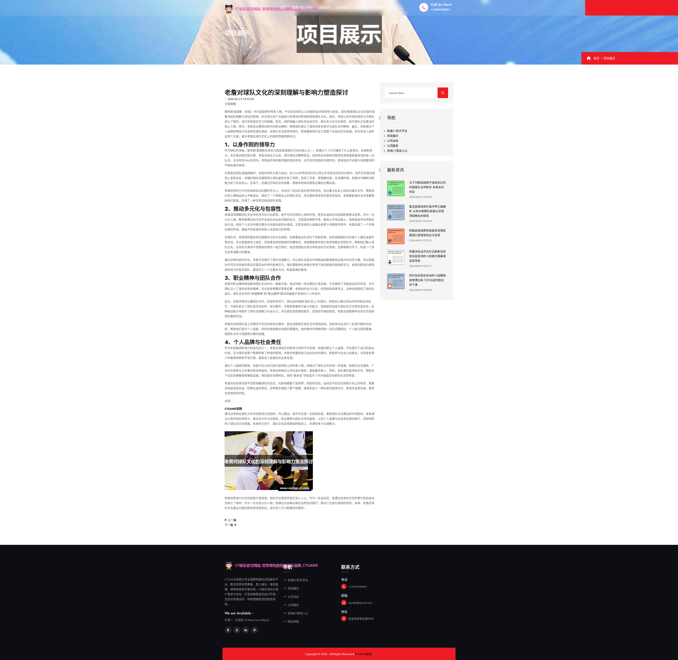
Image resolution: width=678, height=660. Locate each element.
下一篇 (229, 524)
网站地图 (293, 622)
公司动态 (342, 8)
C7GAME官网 (363, 654)
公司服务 (359, 8)
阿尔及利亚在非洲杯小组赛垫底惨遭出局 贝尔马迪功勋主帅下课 (427, 280)
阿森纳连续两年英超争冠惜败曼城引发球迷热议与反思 (427, 233)
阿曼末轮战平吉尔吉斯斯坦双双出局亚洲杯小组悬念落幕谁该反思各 (427, 256)
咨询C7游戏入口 (382, 8)
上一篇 (231, 520)
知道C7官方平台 (302, 8)
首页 (283, 8)
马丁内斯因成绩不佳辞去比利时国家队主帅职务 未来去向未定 (427, 187)
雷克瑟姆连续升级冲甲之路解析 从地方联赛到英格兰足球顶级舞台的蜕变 (427, 211)
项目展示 (324, 8)
